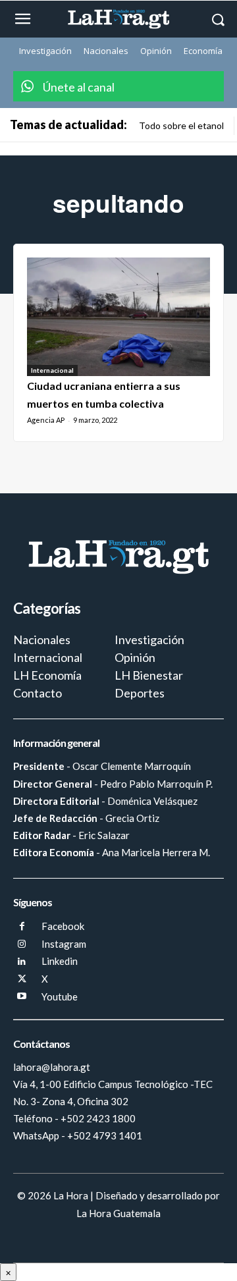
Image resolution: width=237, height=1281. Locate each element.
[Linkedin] (22, 962)
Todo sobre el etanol (181, 125)
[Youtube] (22, 997)
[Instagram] (22, 945)
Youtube (59, 996)
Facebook (62, 926)
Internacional (52, 370)
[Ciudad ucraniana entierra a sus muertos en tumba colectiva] (118, 317)
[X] (22, 980)
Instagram (63, 944)
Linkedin (59, 961)
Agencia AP (46, 420)
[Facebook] (22, 927)
